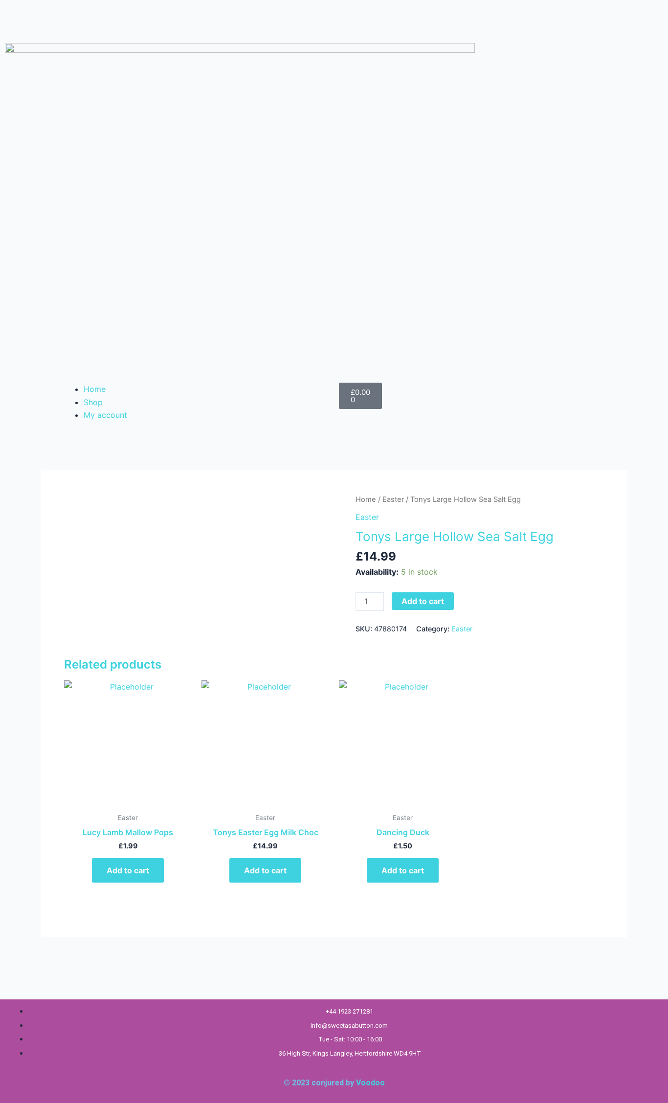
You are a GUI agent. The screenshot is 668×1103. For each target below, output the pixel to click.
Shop (93, 402)
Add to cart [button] (128, 870)
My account (105, 415)
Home (95, 389)
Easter (393, 499)
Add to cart (422, 601)
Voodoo (370, 1082)
